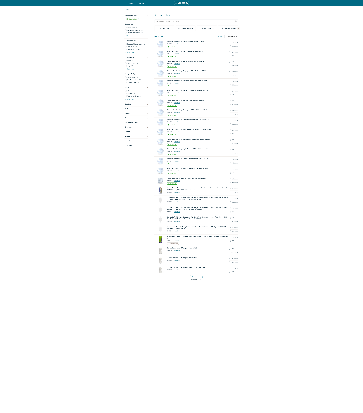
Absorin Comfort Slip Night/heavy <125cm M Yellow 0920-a (189, 129)
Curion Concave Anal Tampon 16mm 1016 (182, 248)
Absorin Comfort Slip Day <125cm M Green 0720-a (185, 42)
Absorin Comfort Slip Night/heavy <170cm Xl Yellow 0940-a (189, 149)
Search (141, 4)
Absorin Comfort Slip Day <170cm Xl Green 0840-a (185, 100)
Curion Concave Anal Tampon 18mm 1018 (182, 258)
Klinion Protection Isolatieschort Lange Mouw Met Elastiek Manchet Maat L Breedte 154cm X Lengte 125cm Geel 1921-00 (197, 189)
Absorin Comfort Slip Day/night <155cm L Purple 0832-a (187, 90)
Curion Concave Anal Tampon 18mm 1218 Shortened (186, 267)
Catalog (130, 4)
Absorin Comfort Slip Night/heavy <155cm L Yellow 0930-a (188, 139)
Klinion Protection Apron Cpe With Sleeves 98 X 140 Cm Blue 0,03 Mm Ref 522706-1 (197, 237)
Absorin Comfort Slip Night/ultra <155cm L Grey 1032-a (187, 168)
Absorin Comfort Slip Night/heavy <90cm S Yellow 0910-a (188, 120)
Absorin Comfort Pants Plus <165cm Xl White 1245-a (186, 178)
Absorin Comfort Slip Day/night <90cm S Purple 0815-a (187, 71)
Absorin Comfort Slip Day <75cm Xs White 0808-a (185, 61)
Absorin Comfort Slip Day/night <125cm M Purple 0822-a (187, 81)
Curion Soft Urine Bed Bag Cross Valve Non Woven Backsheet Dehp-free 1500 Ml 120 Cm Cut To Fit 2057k (196, 228)
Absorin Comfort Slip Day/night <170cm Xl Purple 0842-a (188, 110)
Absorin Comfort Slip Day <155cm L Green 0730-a (185, 51)
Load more (196, 277)
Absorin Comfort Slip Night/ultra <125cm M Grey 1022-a (187, 159)
